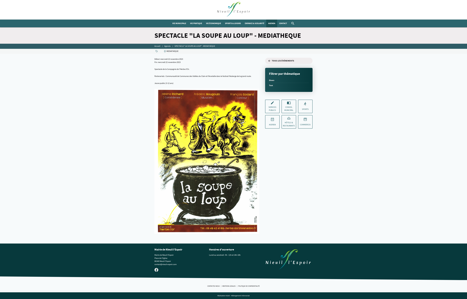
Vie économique (213, 23)
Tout (271, 85)
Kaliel (228, 296)
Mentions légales (229, 286)
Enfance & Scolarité (254, 23)
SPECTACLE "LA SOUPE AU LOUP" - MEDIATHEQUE (195, 46)
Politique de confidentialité (249, 286)
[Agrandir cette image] (206, 161)
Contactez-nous (213, 286)
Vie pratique (196, 23)
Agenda (271, 23)
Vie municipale (179, 23)
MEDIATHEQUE (172, 51)
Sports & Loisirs (233, 23)
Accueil (157, 46)
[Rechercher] (293, 23)
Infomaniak (245, 296)
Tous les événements (283, 60)
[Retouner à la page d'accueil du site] (288, 259)
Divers (271, 80)
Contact (283, 23)
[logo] (233, 10)
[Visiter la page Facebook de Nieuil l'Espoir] (156, 270)
